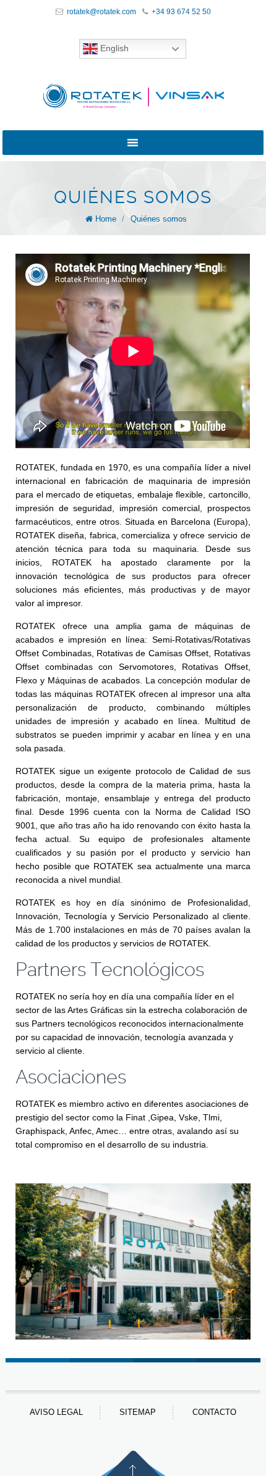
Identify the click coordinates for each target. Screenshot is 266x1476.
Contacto (214, 1412)
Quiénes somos (159, 218)
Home (105, 218)
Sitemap (137, 1412)
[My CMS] (132, 96)
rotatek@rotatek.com (101, 11)
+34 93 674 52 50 (181, 11)
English (113, 48)
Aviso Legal (56, 1412)
